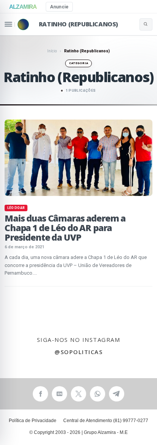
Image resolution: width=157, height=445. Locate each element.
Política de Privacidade (32, 420)
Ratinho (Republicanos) (78, 24)
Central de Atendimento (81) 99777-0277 (105, 420)
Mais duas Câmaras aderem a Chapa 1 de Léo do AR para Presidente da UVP (65, 227)
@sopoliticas (78, 351)
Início (52, 51)
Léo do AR (16, 208)
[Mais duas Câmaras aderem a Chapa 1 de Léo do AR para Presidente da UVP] (78, 158)
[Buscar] (145, 24)
